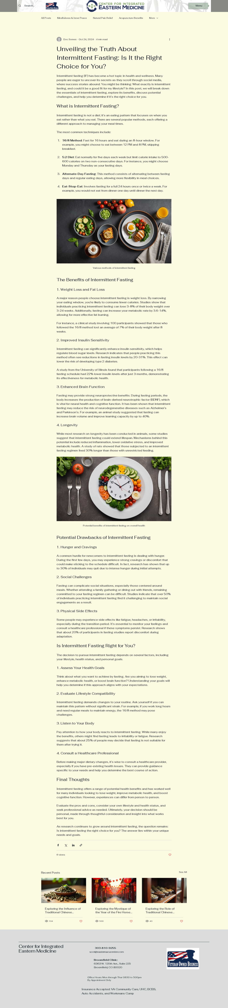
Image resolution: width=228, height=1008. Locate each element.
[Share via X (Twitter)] (65, 845)
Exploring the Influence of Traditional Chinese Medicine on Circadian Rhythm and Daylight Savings (63, 910)
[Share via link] (80, 845)
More (152, 18)
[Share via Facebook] (58, 845)
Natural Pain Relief (103, 18)
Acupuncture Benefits (131, 18)
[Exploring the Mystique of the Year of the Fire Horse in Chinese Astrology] (114, 890)
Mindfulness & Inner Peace (72, 18)
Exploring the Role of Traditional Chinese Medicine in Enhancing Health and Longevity (161, 910)
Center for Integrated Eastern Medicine (41, 948)
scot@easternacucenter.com (106, 951)
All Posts (46, 18)
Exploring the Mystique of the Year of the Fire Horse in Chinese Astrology (113, 910)
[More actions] (169, 39)
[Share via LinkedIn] (73, 845)
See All (183, 872)
